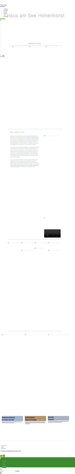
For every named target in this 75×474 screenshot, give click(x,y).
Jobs (5, 14)
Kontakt (5, 13)
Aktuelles (6, 10)
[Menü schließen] (0, 458)
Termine (5, 11)
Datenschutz (4, 445)
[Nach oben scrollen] (1, 456)
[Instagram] (0, 54)
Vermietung (2, 18)
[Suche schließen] (1, 469)
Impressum (3, 448)
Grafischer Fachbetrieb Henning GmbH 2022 (11, 451)
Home (2, 447)
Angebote (6, 8)
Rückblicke (6, 16)
